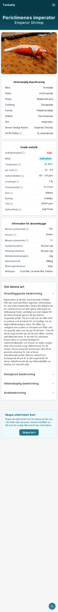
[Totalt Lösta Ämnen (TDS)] (11, 204)
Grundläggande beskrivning (23, 293)
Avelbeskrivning (15, 392)
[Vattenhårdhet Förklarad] (22, 176)
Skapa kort (29, 432)
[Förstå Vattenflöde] (20, 209)
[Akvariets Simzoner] (15, 235)
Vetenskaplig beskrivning (21, 383)
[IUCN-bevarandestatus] (21, 133)
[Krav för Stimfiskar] (27, 240)
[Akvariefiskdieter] (11, 193)
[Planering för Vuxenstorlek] (21, 187)
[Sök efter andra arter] (52, 606)
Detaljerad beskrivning (19, 374)
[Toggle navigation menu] (54, 5)
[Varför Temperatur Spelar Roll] (19, 164)
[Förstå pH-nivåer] (15, 170)
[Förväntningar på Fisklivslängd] (17, 181)
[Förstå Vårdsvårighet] (23, 153)
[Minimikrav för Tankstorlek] (27, 229)
